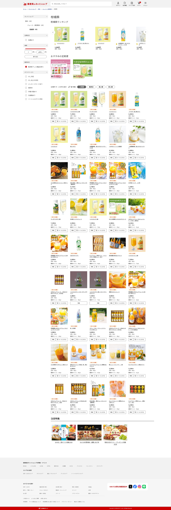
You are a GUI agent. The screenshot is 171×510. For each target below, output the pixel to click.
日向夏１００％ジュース (76, 219)
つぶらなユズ (54, 146)
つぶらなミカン (112, 111)
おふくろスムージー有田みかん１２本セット (117, 401)
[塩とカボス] (78, 134)
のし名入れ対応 (33, 80)
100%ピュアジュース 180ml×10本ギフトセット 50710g (117, 328)
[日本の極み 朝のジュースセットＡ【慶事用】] (98, 388)
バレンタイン (89, 466)
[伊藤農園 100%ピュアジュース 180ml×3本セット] (59, 243)
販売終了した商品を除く (36, 67)
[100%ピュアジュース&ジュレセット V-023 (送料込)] (136, 207)
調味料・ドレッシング (61, 490)
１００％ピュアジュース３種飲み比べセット (98, 365)
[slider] (24, 48)
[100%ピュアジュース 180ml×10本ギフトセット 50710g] (117, 316)
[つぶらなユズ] (59, 134)
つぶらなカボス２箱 (75, 111)
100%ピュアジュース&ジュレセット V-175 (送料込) (136, 328)
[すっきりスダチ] (98, 99)
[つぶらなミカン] (117, 99)
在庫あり (31, 40)
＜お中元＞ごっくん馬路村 (115, 146)
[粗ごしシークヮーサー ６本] (117, 352)
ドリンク (74, 490)
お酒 (89, 490)
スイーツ (58, 493)
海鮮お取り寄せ (43, 487)
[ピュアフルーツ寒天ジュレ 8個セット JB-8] (136, 388)
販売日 (91, 87)
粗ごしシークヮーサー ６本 (116, 364)
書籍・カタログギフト (93, 493)
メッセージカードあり (35, 84)
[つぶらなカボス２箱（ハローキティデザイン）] (98, 279)
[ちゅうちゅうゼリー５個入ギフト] (136, 352)
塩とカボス (73, 146)
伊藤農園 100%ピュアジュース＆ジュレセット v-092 (98, 183)
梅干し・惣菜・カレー (28, 490)
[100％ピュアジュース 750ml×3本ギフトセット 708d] (59, 388)
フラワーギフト (76, 493)
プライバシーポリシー (67, 501)
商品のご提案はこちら (79, 501)
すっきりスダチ (93, 111)
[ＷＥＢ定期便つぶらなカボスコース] (117, 207)
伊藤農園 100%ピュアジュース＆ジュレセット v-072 (59, 328)
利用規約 (25, 501)
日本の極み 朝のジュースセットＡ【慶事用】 (98, 401)
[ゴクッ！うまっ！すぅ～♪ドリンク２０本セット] (98, 316)
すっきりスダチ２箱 (55, 219)
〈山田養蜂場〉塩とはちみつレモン (136, 147)
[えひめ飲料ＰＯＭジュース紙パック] (59, 352)
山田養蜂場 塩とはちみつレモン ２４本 (98, 147)
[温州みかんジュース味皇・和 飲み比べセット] (78, 352)
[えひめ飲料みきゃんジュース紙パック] (59, 170)
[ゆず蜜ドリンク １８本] (136, 170)
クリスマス (79, 466)
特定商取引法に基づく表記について (51, 501)
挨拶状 (30, 88)
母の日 (24, 466)
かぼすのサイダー (74, 255)
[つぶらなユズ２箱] (98, 207)
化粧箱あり (31, 95)
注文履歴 (125, 5)
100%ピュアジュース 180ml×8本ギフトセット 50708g (59, 292)
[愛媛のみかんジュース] (117, 279)
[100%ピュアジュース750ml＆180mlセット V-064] (78, 388)
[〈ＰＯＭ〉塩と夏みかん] (136, 99)
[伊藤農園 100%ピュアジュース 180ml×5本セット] (136, 279)
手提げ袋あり (32, 91)
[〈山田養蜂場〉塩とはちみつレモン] (136, 134)
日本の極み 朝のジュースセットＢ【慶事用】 (78, 183)
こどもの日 (33, 466)
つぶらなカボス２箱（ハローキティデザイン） (98, 292)
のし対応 (31, 76)
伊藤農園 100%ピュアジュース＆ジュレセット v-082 (117, 183)
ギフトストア (40, 473)
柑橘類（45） (34, 29)
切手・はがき (26, 487)
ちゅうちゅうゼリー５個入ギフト (136, 364)
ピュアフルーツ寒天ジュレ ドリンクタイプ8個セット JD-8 (98, 256)
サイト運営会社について (35, 501)
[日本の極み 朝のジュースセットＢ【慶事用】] (78, 170)
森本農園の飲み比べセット (115, 255)
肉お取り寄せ (59, 487)
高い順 (101, 87)
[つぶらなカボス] (59, 99)
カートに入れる (62, 121)
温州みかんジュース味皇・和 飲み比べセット (78, 365)
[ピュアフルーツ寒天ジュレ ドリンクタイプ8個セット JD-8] (98, 243)
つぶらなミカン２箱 (133, 255)
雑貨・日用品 (42, 493)
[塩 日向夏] (78, 316)
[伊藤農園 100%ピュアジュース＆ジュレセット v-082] (117, 170)
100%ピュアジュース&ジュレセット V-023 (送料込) (136, 219)
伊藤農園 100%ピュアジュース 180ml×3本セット (59, 256)
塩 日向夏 (73, 328)
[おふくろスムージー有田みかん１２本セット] (117, 388)
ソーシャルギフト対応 (35, 99)
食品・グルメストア (52, 473)
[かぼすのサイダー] (78, 243)
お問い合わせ (44, 498)
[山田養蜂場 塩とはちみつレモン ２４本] (98, 134)
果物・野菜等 (75, 487)
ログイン (118, 5)
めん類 (24, 493)
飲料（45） (29, 21)
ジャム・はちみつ (43, 490)
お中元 (48, 466)
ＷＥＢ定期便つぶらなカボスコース (117, 219)
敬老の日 (56, 466)
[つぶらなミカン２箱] (136, 243)
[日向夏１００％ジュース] (78, 207)
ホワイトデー (100, 466)
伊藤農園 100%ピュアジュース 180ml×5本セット (136, 292)
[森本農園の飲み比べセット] (117, 243)
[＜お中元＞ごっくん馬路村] (117, 134)
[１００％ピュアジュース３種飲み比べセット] (98, 352)
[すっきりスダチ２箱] (59, 207)
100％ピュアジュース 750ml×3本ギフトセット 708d (59, 401)
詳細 (53, 121)
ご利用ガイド (26, 498)
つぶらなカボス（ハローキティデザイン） (78, 292)
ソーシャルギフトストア (77, 473)
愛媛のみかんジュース (114, 292)
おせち (71, 466)
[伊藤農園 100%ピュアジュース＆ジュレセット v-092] (98, 170)
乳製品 (90, 487)
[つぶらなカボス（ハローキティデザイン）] (78, 279)
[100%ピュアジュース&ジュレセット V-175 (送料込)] (136, 316)
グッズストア (64, 473)
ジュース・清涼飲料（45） (36, 25)
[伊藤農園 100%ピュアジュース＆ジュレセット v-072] (59, 316)
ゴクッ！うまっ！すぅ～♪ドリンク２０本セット (98, 328)
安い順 (110, 87)
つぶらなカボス (54, 111)
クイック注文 (132, 5)
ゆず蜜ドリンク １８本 (134, 183)
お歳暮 (64, 466)
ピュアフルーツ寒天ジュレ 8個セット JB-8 (136, 401)
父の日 (41, 466)
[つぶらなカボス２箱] (78, 99)
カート (139, 5)
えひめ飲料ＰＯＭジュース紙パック (59, 364)
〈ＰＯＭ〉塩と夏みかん (134, 111)
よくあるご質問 (35, 498)
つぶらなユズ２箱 (94, 219)
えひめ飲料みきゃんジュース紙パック (59, 183)
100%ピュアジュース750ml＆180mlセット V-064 (78, 401)
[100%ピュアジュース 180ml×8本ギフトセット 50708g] (59, 279)
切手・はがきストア (28, 473)
